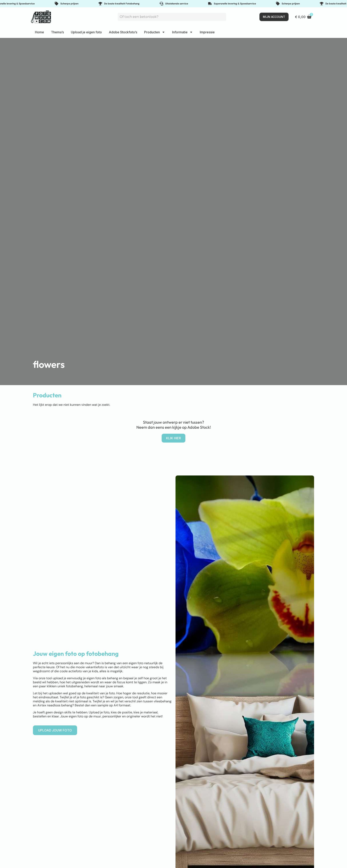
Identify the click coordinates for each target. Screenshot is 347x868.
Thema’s (57, 32)
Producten (152, 32)
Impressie (207, 32)
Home (39, 32)
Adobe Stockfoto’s (123, 32)
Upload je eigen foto (86, 32)
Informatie (180, 32)
